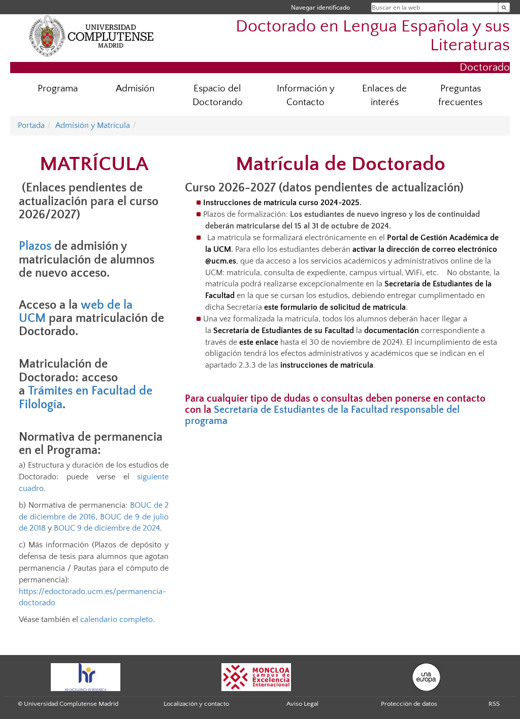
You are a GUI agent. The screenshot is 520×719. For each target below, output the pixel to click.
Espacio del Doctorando (217, 95)
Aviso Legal (302, 703)
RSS (494, 703)
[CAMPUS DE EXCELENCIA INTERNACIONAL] (256, 676)
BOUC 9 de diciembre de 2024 (107, 528)
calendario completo (115, 619)
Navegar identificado (320, 7)
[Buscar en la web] (504, 7)
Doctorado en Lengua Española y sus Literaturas (373, 36)
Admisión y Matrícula (92, 125)
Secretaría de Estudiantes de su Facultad (283, 330)
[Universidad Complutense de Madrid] (91, 35)
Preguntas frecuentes (460, 95)
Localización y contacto (196, 703)
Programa (58, 88)
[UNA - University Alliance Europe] (426, 676)
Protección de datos (409, 703)
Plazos (35, 246)
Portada (31, 125)
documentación (391, 330)
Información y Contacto (306, 95)
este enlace (258, 342)
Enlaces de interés (384, 95)
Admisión (135, 88)
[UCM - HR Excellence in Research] (86, 676)
